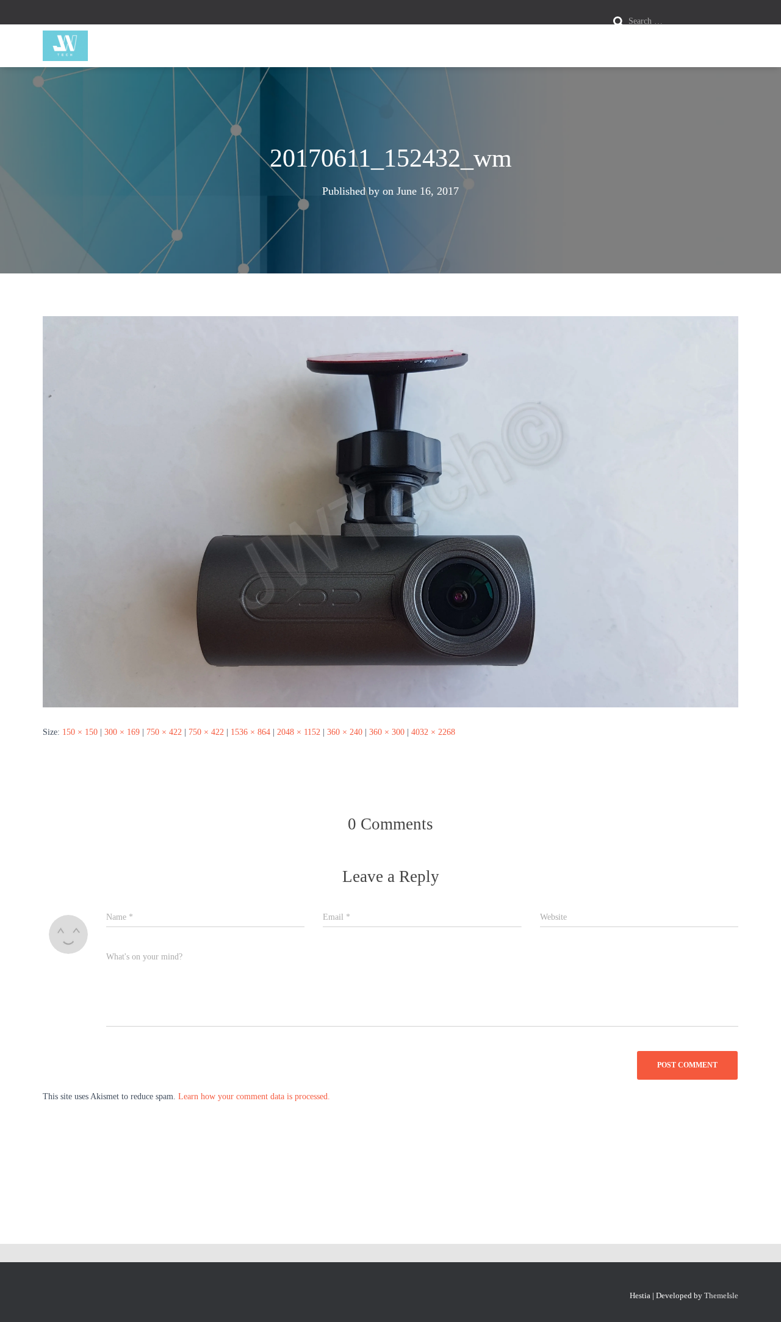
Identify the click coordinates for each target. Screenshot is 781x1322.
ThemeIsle (721, 1295)
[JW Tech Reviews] (65, 46)
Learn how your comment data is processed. (254, 1096)
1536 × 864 (250, 732)
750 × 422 (164, 732)
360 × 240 (344, 732)
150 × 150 (80, 732)
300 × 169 (122, 732)
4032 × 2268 (433, 732)
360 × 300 (387, 732)
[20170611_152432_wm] (390, 511)
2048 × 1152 (298, 732)
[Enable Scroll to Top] (756, 1297)
